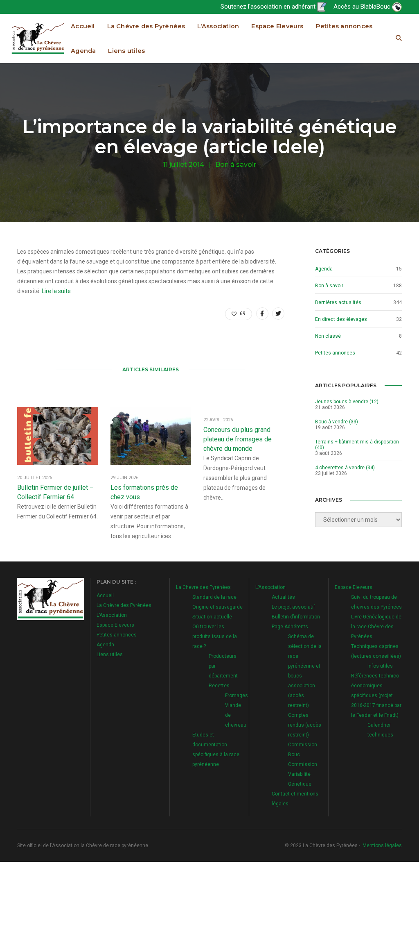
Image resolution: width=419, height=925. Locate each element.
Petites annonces (344, 26)
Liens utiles (126, 51)
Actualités (283, 597)
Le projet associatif (293, 607)
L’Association (218, 26)
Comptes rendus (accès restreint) (304, 725)
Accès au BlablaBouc (362, 6)
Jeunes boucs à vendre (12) (346, 402)
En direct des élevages (341, 319)
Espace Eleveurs (277, 26)
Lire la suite (56, 291)
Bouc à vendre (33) (336, 422)
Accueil (83, 26)
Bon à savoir (235, 164)
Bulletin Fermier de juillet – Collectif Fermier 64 (55, 492)
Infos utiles (380, 666)
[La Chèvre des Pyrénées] (38, 38)
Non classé (328, 336)
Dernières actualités (338, 302)
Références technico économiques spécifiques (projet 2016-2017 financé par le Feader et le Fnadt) (376, 695)
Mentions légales (382, 845)
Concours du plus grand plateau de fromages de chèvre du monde (237, 439)
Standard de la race (214, 597)
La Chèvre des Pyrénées (146, 26)
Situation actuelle (212, 617)
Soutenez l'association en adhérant (269, 6)
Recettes (219, 686)
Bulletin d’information (296, 617)
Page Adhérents (290, 627)
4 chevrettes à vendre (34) (345, 467)
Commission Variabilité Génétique (302, 774)
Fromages (236, 695)
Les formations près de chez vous (144, 492)
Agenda (83, 51)
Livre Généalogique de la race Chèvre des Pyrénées (376, 626)
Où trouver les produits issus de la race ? (214, 636)
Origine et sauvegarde (217, 607)
